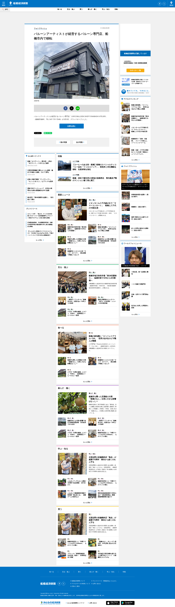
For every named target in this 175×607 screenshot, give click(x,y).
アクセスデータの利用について (81, 583)
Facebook (159, 3)
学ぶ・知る (106, 9)
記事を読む (72, 126)
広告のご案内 (76, 586)
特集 (116, 9)
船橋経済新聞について (78, 581)
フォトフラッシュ (40, 28)
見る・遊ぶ (71, 9)
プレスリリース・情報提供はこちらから (104, 581)
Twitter (164, 3)
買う (81, 9)
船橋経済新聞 (18, 4)
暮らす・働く (92, 9)
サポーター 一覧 (135, 70)
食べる (59, 9)
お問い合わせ (97, 583)
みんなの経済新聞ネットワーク (50, 602)
